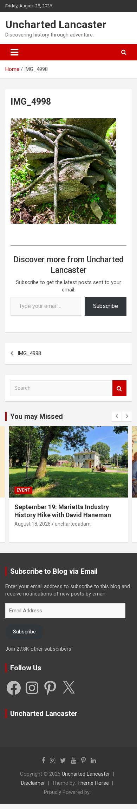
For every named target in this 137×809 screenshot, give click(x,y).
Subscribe (105, 306)
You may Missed (36, 416)
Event (23, 490)
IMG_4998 (29, 353)
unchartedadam (73, 524)
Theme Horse (93, 783)
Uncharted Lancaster (55, 24)
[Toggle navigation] (14, 52)
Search (119, 388)
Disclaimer (33, 783)
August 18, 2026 (32, 524)
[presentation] (117, 416)
